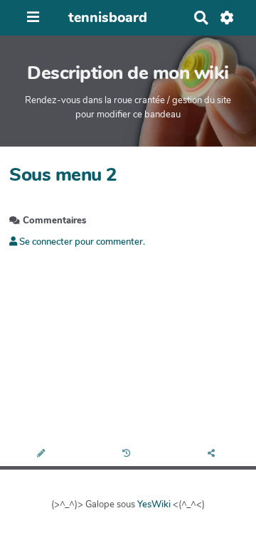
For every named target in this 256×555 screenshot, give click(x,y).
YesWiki (154, 504)
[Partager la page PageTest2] (213, 454)
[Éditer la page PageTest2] (42, 454)
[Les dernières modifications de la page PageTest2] (128, 454)
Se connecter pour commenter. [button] (81, 242)
